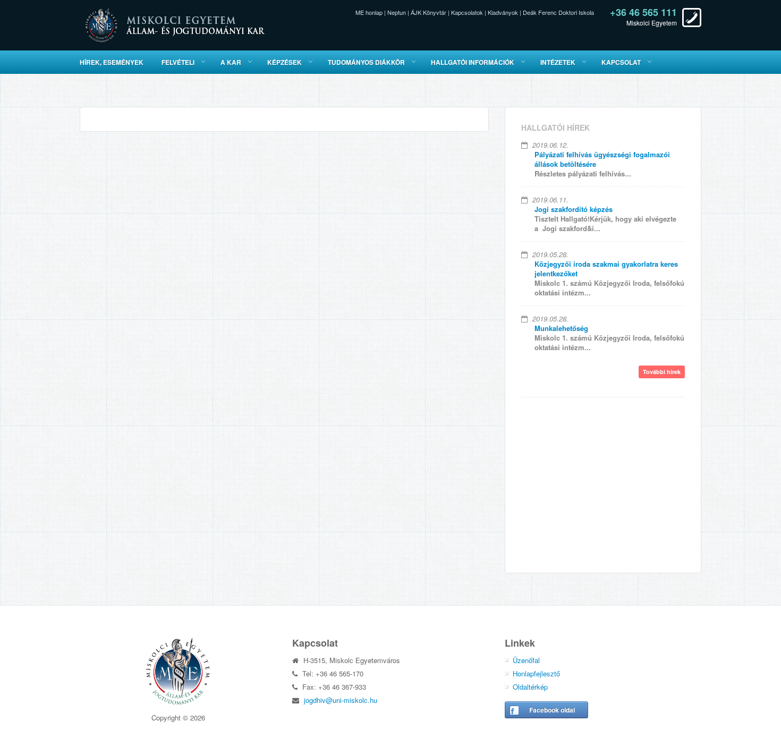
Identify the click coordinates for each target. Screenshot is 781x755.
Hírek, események (111, 62)
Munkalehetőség (561, 328)
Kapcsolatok (467, 12)
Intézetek (557, 62)
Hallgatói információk (472, 62)
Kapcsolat (621, 62)
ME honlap (369, 12)
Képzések (284, 62)
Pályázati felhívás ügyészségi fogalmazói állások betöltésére (602, 159)
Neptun (396, 12)
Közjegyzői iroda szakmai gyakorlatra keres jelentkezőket (606, 268)
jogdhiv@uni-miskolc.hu (340, 700)
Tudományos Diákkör (366, 62)
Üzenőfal (526, 660)
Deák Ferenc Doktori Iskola (558, 12)
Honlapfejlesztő (536, 673)
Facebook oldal (552, 710)
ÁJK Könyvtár (428, 12)
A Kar (230, 62)
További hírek (662, 372)
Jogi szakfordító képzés (573, 209)
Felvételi (178, 62)
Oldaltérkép (530, 687)
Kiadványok (503, 12)
